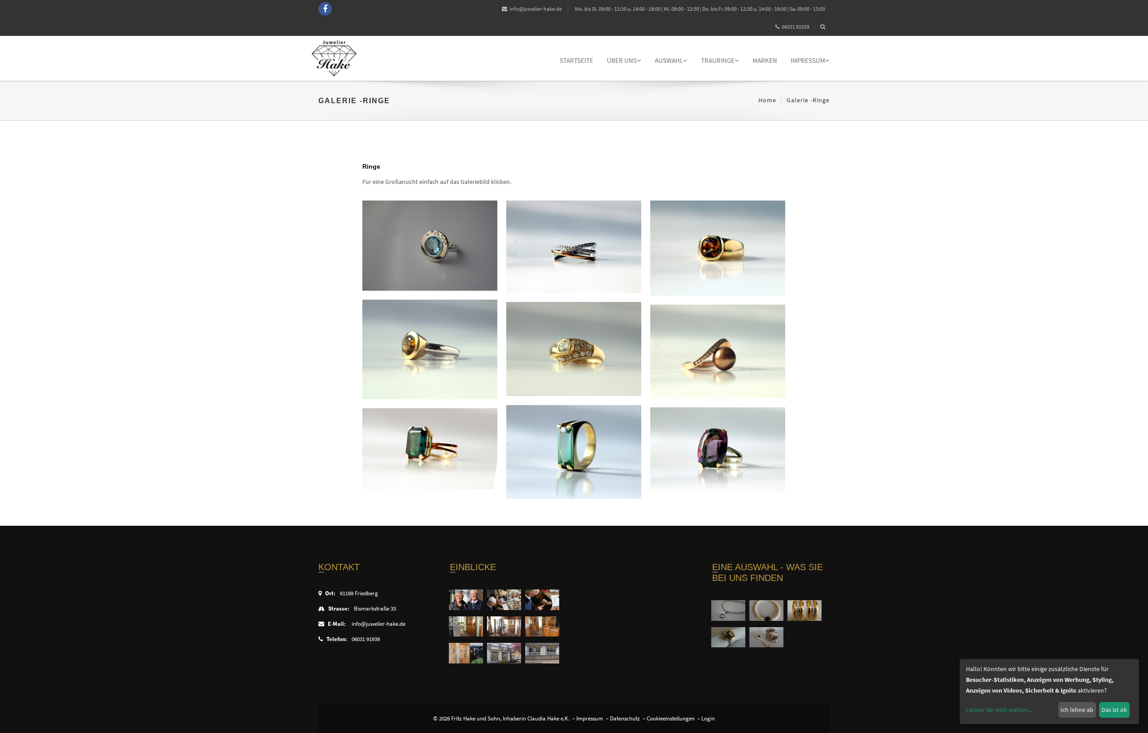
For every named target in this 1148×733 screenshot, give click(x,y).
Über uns (622, 60)
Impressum (808, 60)
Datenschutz (625, 718)
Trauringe (718, 60)
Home (767, 100)
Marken (764, 60)
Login (708, 718)
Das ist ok (1114, 710)
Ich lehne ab (1077, 710)
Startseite (576, 60)
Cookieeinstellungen (671, 718)
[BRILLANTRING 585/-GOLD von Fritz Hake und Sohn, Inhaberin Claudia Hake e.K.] (573, 349)
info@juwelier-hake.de (535, 8)
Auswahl (669, 60)
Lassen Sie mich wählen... (999, 710)
